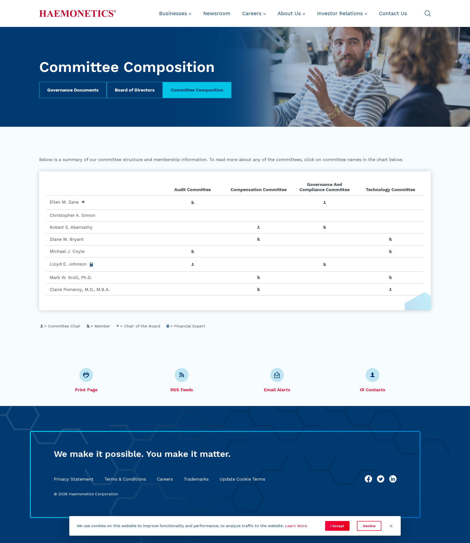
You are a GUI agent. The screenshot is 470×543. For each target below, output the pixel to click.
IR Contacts (372, 389)
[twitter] (380, 479)
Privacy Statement (74, 479)
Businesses (174, 13)
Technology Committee (390, 189)
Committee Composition (197, 89)
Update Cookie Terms (242, 479)
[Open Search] (428, 13)
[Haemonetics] (77, 13)
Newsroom (216, 13)
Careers (252, 13)
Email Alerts (277, 389)
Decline (369, 526)
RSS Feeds (181, 389)
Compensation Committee (259, 189)
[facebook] (368, 479)
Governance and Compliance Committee (324, 187)
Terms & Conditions (125, 479)
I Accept (337, 526)
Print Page (86, 389)
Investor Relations (340, 13)
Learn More (296, 525)
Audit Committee (192, 189)
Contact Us (393, 13)
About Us (290, 13)
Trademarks (196, 479)
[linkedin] (393, 479)
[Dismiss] (391, 526)
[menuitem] (175, 13)
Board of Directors (135, 89)
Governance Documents (73, 89)
